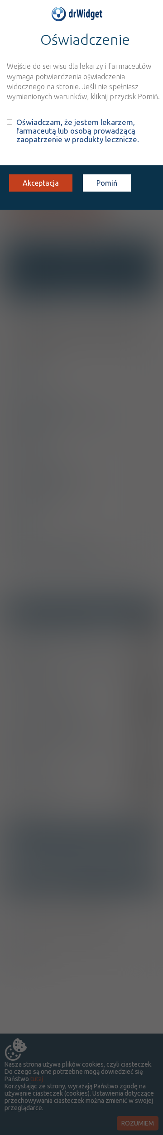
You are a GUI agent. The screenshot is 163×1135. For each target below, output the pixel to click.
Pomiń (106, 183)
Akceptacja (41, 183)
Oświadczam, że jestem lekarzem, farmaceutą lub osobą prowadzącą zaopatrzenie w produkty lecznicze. (77, 131)
